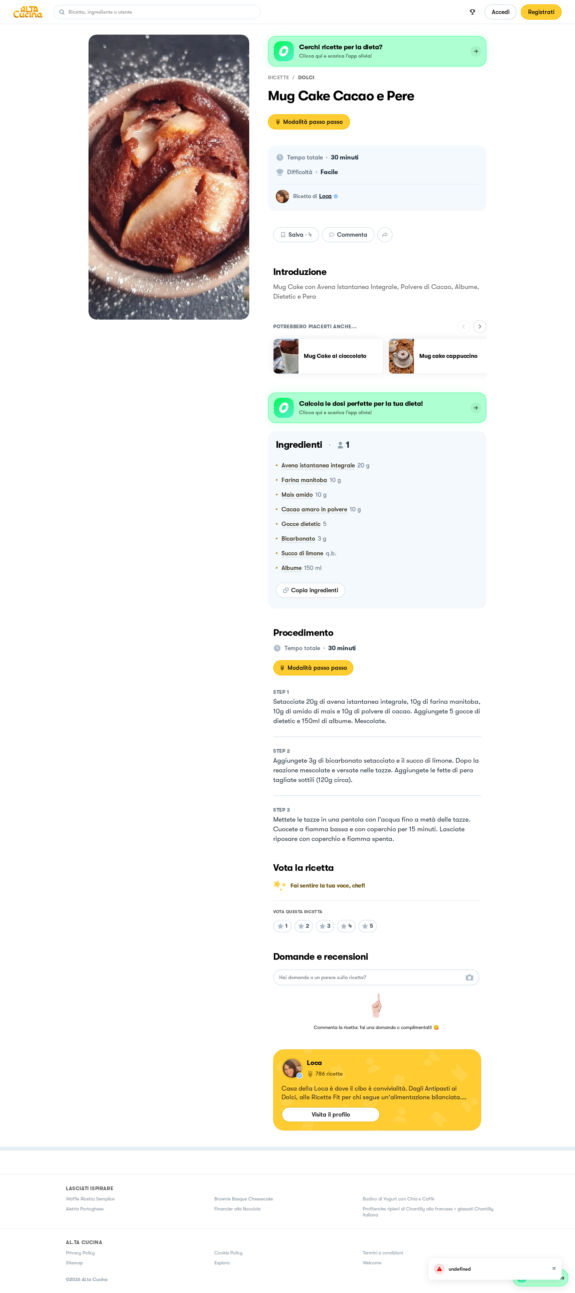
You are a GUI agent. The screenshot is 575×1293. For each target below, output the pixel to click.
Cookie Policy (228, 1252)
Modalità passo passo (313, 122)
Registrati (541, 12)
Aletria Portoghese (84, 1208)
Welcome (372, 1262)
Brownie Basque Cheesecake (243, 1198)
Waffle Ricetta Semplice (90, 1198)
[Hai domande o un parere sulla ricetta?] (370, 977)
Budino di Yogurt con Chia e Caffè (398, 1198)
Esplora (222, 1262)
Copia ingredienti (314, 590)
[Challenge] (472, 12)
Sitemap (74, 1262)
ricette (278, 78)
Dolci (306, 78)
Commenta (352, 234)
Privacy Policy (80, 1252)
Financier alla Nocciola (237, 1208)
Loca (325, 196)
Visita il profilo (331, 1114)
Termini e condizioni (383, 1252)
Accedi (500, 12)
